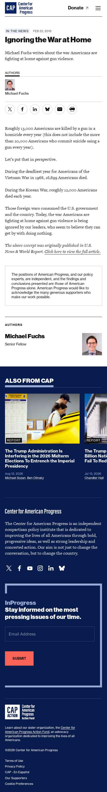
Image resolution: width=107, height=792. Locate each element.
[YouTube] (30, 568)
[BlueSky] (61, 568)
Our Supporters (16, 778)
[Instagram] (40, 568)
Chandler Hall (94, 478)
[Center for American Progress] (11, 8)
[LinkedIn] (51, 568)
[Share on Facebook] (22, 109)
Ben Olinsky (35, 478)
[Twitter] (9, 568)
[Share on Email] (60, 109)
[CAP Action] (21, 712)
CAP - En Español (17, 772)
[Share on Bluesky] (47, 109)
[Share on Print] (72, 109)
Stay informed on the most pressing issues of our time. (43, 610)
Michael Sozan (15, 478)
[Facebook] (19, 568)
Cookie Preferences (19, 784)
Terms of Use (14, 761)
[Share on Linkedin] (35, 109)
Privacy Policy (15, 766)
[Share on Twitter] (10, 109)
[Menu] (98, 8)
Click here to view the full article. (73, 251)
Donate (76, 8)
